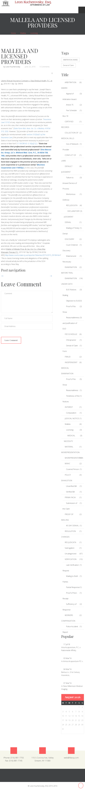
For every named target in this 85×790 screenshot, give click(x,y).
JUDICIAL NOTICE (72, 418)
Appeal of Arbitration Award (69, 96)
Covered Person (72, 469)
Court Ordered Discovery (70, 248)
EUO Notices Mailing (69, 292)
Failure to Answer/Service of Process (70, 183)
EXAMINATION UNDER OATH (69, 281)
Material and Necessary (69, 259)
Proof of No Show (69, 309)
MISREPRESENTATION (72, 458)
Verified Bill (70, 492)
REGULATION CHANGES (68, 534)
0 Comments (45, 66)
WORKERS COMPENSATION (68, 618)
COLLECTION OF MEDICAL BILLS (69, 136)
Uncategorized (70, 553)
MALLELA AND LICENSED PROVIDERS (19, 56)
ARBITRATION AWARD (70, 60)
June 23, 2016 (30, 66)
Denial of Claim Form (70, 348)
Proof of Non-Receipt (70, 596)
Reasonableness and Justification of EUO (71, 323)
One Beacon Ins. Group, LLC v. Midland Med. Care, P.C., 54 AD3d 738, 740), (26, 152)
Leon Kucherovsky (13, 66)
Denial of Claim (68, 65)
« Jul (61, 51)
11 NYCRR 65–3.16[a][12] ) (27, 143)
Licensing (34, 33)
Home (13, 33)
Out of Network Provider (70, 147)
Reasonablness (72, 390)
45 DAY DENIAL (72, 525)
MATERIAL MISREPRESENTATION (70, 450)
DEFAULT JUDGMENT (66, 169)
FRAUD (68, 357)
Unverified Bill (71, 486)
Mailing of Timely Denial (71, 231)
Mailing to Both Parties (70, 579)
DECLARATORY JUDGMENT (72, 214)
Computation (71, 413)
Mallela (23, 33)
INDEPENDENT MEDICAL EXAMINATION (69, 368)
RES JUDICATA (71, 205)
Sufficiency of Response (69, 607)
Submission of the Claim (70, 506)
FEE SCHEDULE (71, 334)
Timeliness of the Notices (71, 399)
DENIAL (68, 222)
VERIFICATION (70, 559)
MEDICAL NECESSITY (69, 438)
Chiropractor (71, 340)
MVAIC (67, 463)
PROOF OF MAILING (67, 517)
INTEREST (69, 407)
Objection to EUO (73, 301)
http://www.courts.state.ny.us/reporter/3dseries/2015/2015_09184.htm (32, 255)
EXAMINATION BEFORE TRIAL (69, 270)
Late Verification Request (71, 568)
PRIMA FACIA (70, 497)
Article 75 (69, 105)
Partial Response (72, 587)
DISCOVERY (69, 239)
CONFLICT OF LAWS (68, 158)
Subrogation (69, 548)
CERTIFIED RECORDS (67, 124)
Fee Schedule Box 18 (70, 113)
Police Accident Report (70, 629)
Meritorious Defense (69, 197)
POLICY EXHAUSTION (66, 478)
